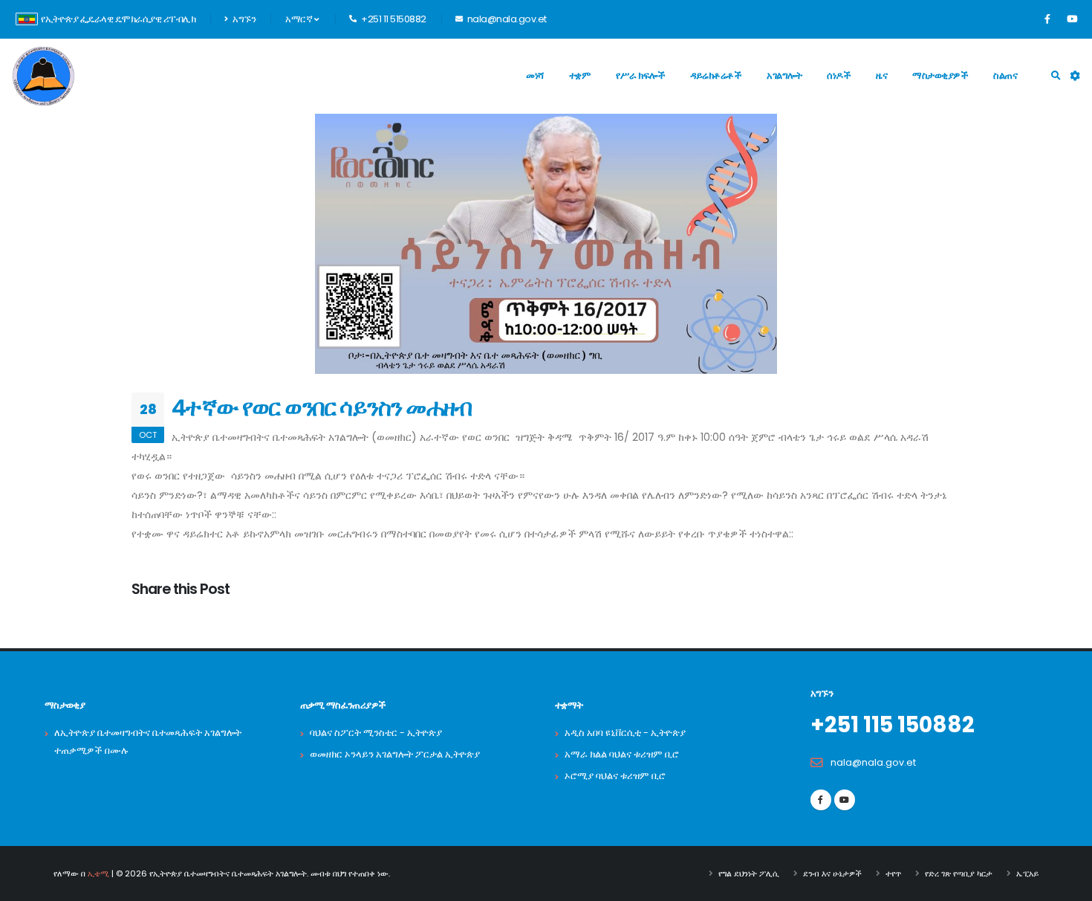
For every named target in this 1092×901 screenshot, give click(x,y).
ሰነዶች (839, 75)
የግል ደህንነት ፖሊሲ (748, 873)
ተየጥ (893, 873)
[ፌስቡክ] (1047, 19)
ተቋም (580, 75)
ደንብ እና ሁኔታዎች (832, 873)
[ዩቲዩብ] (1072, 19)
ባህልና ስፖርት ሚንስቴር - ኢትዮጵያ (376, 732)
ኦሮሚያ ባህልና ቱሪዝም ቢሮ (615, 775)
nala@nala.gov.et (873, 762)
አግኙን (243, 19)
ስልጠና (1005, 75)
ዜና (881, 75)
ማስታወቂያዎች (940, 75)
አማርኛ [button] (299, 19)
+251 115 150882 (892, 725)
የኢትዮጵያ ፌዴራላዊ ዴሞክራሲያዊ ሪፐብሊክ (118, 19)
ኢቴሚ (98, 873)
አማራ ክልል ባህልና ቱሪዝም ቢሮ (622, 754)
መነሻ (535, 75)
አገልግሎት (784, 75)
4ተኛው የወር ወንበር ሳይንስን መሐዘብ (321, 408)
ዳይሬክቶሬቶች (715, 75)
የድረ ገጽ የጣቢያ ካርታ (958, 873)
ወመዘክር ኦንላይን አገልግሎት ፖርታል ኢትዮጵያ (395, 754)
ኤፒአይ (1027, 873)
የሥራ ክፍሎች (640, 75)
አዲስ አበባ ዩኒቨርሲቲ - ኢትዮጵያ (625, 732)
